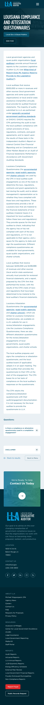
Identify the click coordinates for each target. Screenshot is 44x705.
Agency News (10, 600)
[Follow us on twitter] (14, 575)
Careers (8, 603)
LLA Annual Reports (13, 660)
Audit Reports (10, 654)
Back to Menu (32, 458)
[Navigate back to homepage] (12, 4)
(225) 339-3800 (11, 568)
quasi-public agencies (25, 172)
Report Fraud (13, 687)
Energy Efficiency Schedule (16, 667)
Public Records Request (17, 693)
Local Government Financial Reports (19, 673)
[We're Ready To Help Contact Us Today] (22, 498)
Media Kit (9, 641)
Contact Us (9, 606)
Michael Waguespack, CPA (15, 597)
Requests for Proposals (14, 613)
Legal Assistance (12, 635)
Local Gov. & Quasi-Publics (16, 34)
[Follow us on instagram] (26, 575)
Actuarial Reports (12, 657)
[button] (37, 4)
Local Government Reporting (16, 638)
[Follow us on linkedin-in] (20, 575)
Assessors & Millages (13, 626)
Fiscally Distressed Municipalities (18, 676)
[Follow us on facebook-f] (7, 575)
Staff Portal (9, 644)
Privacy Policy (10, 616)
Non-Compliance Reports (15, 679)
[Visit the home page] (22, 516)
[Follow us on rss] (33, 575)
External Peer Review (13, 670)
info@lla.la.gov (11, 565)
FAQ (7, 610)
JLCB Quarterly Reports (14, 663)
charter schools (17, 176)
